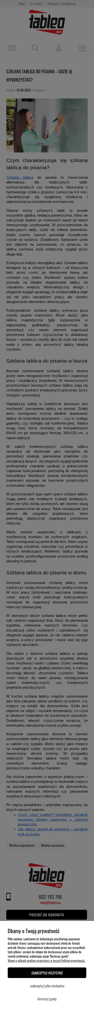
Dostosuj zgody (47, 998)
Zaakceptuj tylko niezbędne (47, 985)
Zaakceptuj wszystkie (47, 972)
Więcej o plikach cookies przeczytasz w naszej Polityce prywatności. (46, 960)
